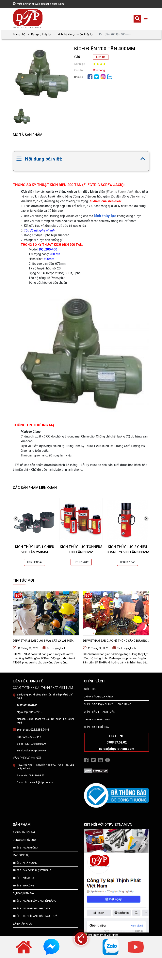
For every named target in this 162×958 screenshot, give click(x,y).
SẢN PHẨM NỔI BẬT (24, 832)
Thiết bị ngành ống (25, 847)
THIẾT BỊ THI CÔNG (23, 885)
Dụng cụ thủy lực (41, 34)
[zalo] (109, 76)
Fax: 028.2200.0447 (29, 736)
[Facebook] (90, 76)
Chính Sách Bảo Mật (97, 719)
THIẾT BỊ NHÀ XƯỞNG (25, 862)
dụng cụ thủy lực (24, 839)
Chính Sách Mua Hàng (98, 696)
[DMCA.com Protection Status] (96, 770)
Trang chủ (19, 34)
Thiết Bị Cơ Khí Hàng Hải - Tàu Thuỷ (35, 916)
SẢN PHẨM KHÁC (23, 923)
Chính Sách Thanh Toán (99, 711)
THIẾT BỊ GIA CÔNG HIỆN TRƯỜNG (32, 870)
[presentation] (15, 518)
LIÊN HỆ (100, 57)
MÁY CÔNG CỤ (21, 855)
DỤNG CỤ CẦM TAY (23, 893)
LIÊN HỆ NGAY (34, 562)
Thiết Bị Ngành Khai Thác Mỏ (31, 908)
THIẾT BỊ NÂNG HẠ (23, 878)
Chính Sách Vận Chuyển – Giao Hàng (107, 704)
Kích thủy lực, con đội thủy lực (76, 34)
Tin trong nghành (56, 648)
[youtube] (136, 946)
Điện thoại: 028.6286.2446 (33, 729)
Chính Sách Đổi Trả (96, 727)
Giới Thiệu (90, 689)
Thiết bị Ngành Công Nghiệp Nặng (34, 900)
